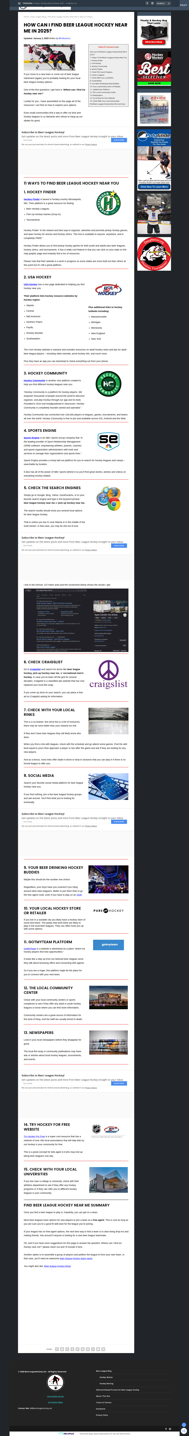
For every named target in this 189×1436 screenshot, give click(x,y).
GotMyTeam (30, 948)
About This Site (133, 5)
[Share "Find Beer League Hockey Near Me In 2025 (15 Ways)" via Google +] (67, 1349)
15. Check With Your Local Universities (105, 101)
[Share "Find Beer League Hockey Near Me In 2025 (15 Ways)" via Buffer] (87, 1349)
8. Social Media (96, 81)
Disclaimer (100, 1409)
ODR (79, 895)
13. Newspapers (96, 95)
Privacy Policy (179, 5)
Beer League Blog (155, 5)
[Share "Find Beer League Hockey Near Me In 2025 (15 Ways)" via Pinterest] (77, 1349)
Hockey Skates (106, 1377)
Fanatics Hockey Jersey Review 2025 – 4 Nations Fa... (56, 3)
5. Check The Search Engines (101, 72)
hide (116, 47)
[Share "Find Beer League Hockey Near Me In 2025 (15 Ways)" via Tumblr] (72, 1349)
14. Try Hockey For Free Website (102, 98)
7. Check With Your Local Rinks (102, 78)
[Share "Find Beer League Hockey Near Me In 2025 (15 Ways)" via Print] (103, 1349)
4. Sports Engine (96, 69)
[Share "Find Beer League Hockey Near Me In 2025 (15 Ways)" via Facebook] (57, 1349)
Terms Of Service (103, 1402)
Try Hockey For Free (34, 1136)
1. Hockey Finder (96, 60)
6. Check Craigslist (97, 75)
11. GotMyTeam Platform (100, 89)
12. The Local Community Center (103, 92)
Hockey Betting (106, 1383)
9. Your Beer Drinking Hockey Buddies (104, 83)
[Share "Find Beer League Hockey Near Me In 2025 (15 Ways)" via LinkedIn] (82, 1349)
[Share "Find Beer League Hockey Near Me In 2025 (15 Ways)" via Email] (98, 1349)
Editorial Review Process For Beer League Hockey (117, 1390)
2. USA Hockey (95, 63)
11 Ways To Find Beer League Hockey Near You (108, 57)
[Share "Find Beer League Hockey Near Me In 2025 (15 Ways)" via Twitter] (62, 1349)
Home (118, 5)
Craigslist (35, 669)
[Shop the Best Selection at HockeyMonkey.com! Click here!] (154, 84)
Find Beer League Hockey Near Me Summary (107, 104)
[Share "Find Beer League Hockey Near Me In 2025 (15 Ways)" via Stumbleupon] (93, 1349)
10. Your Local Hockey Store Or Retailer (105, 86)
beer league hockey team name (76, 1258)
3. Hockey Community (98, 66)
